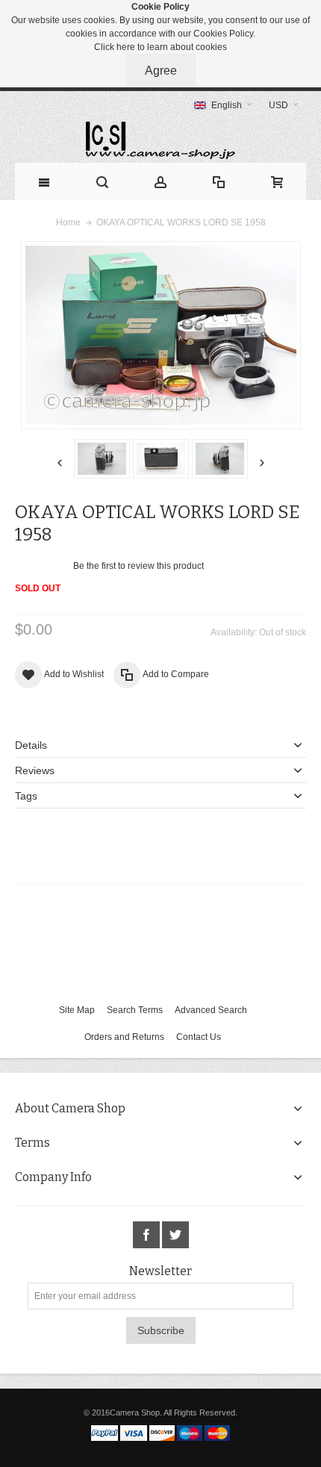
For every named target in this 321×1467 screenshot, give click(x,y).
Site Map (77, 1010)
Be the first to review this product (138, 566)
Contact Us (198, 1037)
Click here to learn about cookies (160, 47)
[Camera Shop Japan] (160, 140)
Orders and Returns (124, 1037)
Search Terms (135, 1010)
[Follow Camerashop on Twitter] (175, 1235)
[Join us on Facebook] (147, 1235)
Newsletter (160, 1271)
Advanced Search (211, 1010)
